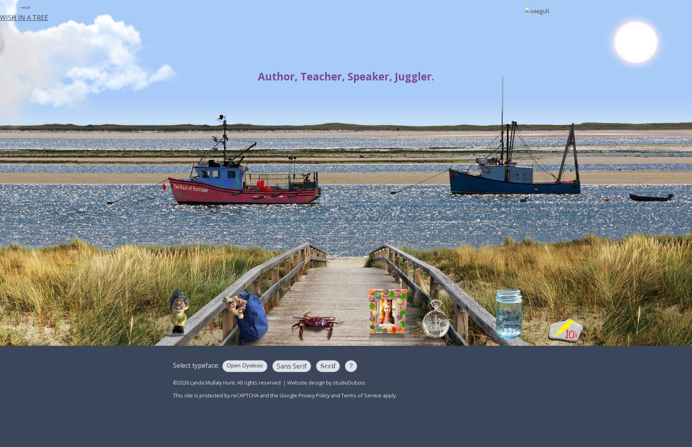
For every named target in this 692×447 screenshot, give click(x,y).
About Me (50, 145)
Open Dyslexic (245, 365)
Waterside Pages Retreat (50, 266)
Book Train (50, 211)
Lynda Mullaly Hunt (346, 46)
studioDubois (349, 382)
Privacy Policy (314, 395)
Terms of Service (361, 395)
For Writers (50, 101)
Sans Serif (292, 366)
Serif (328, 366)
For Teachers (50, 79)
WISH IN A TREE (24, 17)
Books (50, 34)
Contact (50, 167)
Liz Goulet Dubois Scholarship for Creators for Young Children (50, 238)
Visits (50, 123)
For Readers (50, 57)
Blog (50, 189)
